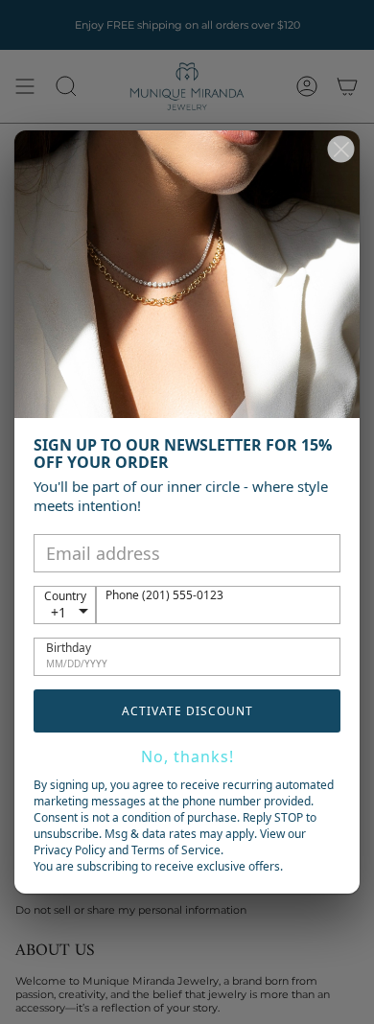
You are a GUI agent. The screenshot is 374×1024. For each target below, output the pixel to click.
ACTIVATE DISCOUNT (187, 711)
